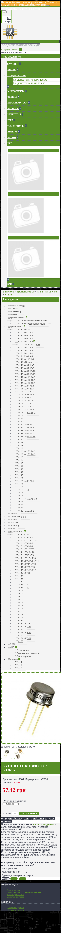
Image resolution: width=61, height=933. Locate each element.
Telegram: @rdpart (16, 907)
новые (36, 824)
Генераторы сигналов (22, 194)
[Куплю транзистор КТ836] (7, 757)
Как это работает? (15, 894)
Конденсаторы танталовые (29, 83)
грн (9, 21)
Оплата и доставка (15, 897)
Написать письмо (16, 910)
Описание (7, 818)
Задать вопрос (13, 890)
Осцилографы (17, 237)
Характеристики (25, 818)
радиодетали (47, 824)
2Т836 (22, 878)
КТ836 (14, 878)
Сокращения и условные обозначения (25, 892)
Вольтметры (16, 150)
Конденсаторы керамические (30, 79)
